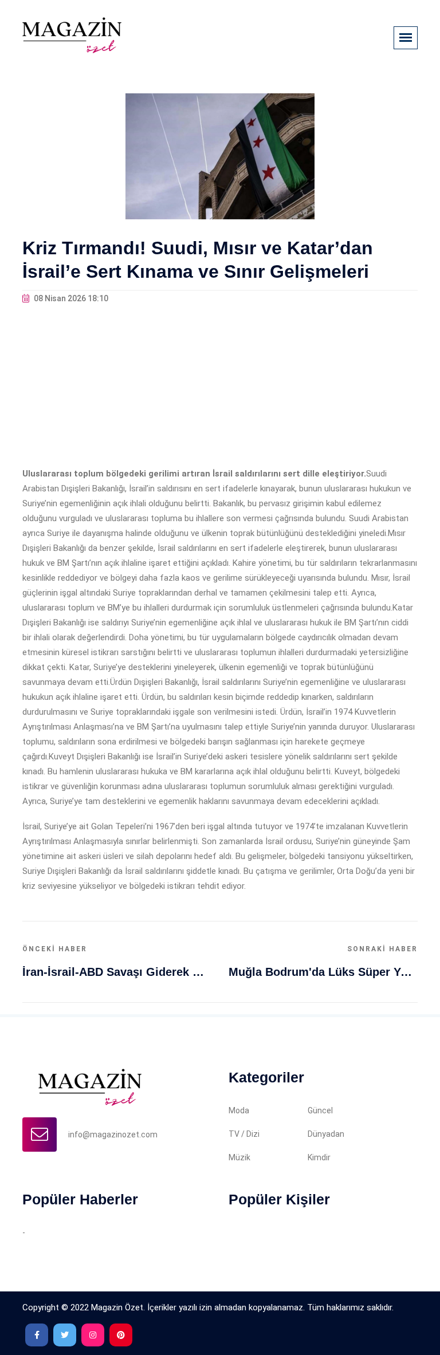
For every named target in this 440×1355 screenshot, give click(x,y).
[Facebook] (36, 1335)
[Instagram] (92, 1335)
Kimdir (319, 1157)
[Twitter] (64, 1335)
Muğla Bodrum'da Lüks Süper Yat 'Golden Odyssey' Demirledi (323, 972)
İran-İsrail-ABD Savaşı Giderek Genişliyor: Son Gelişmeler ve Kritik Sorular (116, 972)
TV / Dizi (244, 1134)
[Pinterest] (120, 1335)
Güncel (320, 1110)
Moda (239, 1110)
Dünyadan (326, 1134)
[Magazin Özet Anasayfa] (71, 34)
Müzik (239, 1157)
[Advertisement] (220, 386)
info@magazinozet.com (113, 1134)
